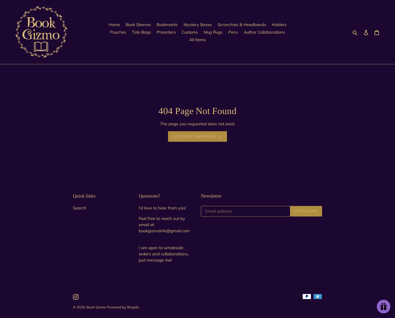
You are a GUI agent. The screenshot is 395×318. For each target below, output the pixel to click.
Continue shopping (194, 136)
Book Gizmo (96, 307)
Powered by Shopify (123, 307)
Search (79, 208)
